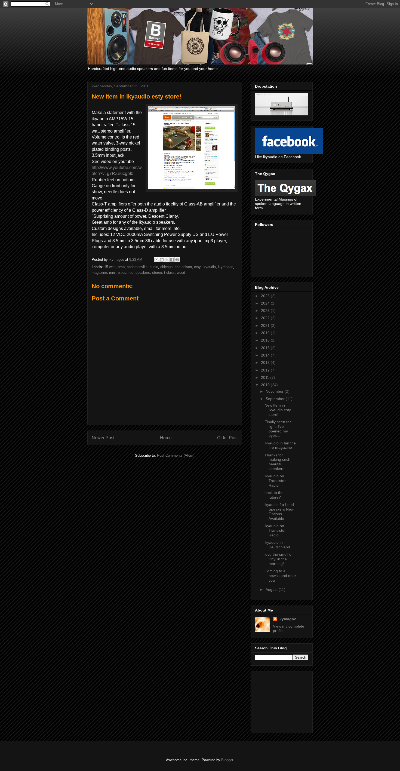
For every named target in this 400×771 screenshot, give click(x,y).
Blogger (227, 760)
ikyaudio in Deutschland (277, 544)
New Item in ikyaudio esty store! (277, 410)
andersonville (137, 267)
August (272, 589)
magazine (99, 273)
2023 (266, 310)
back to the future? (274, 494)
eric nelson (183, 267)
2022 (266, 318)
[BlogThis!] (161, 259)
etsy (197, 267)
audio (154, 267)
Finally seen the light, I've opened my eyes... (278, 429)
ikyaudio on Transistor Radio (275, 480)
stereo (157, 273)
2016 (266, 340)
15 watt (110, 267)
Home (166, 437)
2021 (266, 325)
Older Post (227, 437)
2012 (266, 370)
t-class (169, 273)
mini (112, 273)
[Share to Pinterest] (177, 259)
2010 (266, 385)
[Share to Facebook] (172, 259)
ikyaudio (209, 267)
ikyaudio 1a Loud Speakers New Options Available (279, 511)
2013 (266, 362)
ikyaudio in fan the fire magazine (280, 445)
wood (181, 273)
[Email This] (156, 259)
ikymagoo (225, 267)
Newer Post (103, 437)
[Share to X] (167, 259)
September (276, 399)
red (130, 273)
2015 (266, 348)
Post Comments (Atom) (175, 455)
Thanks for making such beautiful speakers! (277, 462)
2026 (266, 296)
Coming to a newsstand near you (280, 575)
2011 (265, 377)
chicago (166, 267)
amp (121, 267)
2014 (266, 355)
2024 (266, 303)
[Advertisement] (282, 700)
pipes (122, 273)
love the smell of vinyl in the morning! (278, 559)
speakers (143, 273)
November (275, 391)
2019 (266, 333)
